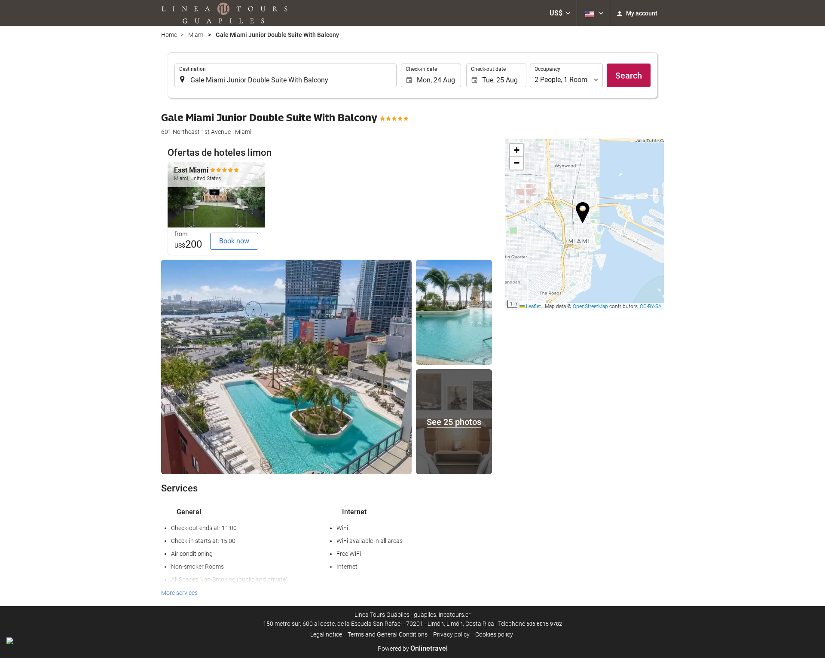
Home (169, 34)
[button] (560, 13)
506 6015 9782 (544, 624)
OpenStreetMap (590, 306)
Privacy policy (451, 634)
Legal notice (326, 634)
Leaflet (533, 306)
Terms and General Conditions (388, 634)
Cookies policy (494, 634)
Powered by (413, 648)
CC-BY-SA (651, 306)
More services (179, 592)
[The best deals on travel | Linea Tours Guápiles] (224, 13)
